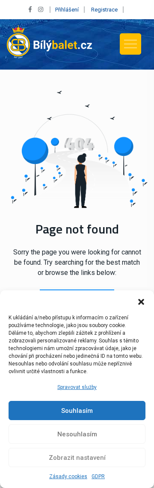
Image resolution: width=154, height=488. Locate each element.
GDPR (98, 476)
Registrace (104, 9)
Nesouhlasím (77, 434)
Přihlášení (67, 9)
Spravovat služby (77, 387)
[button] (141, 301)
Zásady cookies (68, 476)
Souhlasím (77, 411)
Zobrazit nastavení (77, 458)
